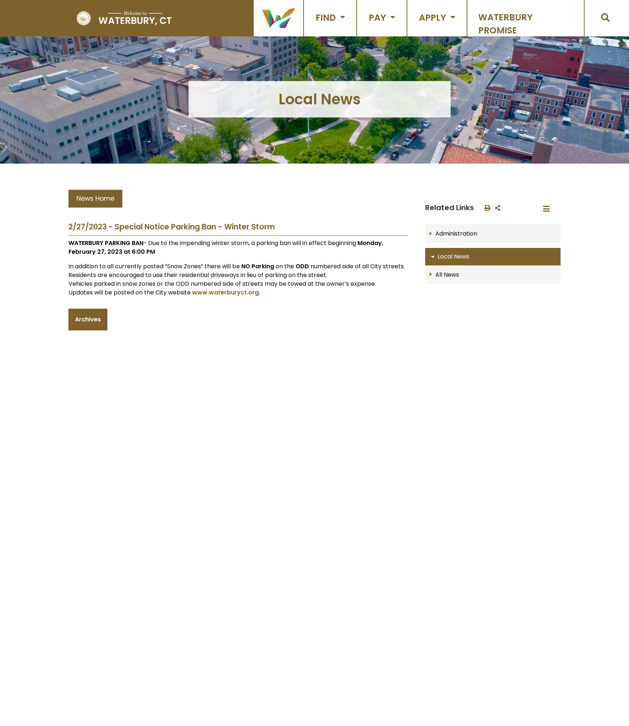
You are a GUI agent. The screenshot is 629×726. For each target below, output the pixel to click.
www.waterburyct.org (225, 292)
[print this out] (486, 207)
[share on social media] (496, 207)
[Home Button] (124, 18)
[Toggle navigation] (549, 209)
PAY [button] (378, 18)
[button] (278, 18)
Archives (88, 319)
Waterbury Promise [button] (505, 23)
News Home (95, 198)
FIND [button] (327, 18)
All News (447, 274)
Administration (456, 233)
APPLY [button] (433, 18)
